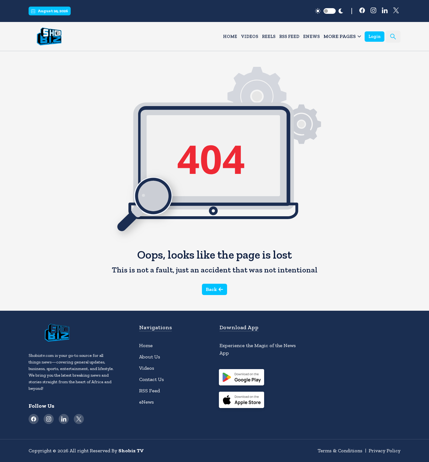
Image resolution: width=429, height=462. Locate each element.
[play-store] (241, 378)
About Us (149, 357)
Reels (268, 36)
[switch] (329, 11)
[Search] (393, 36)
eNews (311, 36)
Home (230, 36)
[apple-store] (241, 400)
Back (211, 289)
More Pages (339, 36)
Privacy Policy (384, 451)
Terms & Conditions (340, 451)
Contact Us (151, 379)
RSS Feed (289, 36)
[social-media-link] (362, 10)
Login (374, 36)
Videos (249, 36)
